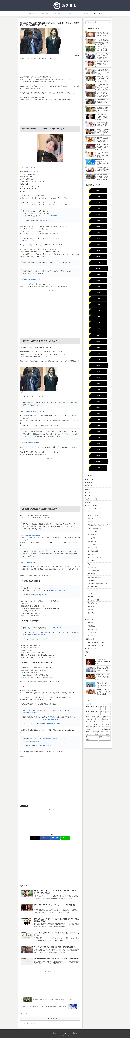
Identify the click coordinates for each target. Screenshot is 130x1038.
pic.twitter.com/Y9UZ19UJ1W (50, 216)
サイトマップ (57, 1033)
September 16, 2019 (45, 220)
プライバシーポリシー (67, 1033)
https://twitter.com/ (29, 167)
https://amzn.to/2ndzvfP (27, 240)
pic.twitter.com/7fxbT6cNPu (36, 634)
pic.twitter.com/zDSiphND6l (57, 590)
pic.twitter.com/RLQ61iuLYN (30, 741)
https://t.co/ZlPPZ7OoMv (29, 712)
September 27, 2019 (53, 639)
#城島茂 (50, 738)
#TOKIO (45, 738)
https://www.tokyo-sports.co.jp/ (33, 562)
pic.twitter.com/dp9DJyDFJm (49, 719)
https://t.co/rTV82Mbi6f (54, 628)
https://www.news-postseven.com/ (34, 392)
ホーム (51, 1033)
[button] (109, 22)
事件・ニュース (25, 805)
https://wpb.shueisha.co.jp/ (32, 280)
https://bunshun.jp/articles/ (32, 442)
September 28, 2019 (53, 723)
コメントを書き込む (50, 1019)
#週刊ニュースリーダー (60, 738)
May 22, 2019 (43, 595)
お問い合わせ (77, 1033)
